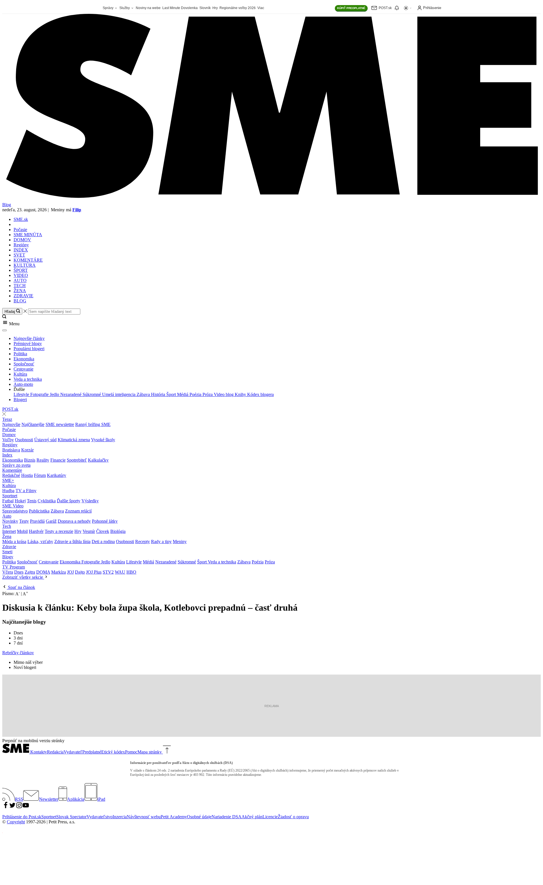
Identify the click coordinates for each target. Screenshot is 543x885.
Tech (6, 526)
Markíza (58, 572)
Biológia (118, 531)
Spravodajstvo (15, 511)
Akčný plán (252, 816)
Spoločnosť (24, 363)
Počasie (20, 229)
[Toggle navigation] (4, 330)
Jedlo (55, 394)
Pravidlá (37, 521)
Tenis (31, 500)
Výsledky (90, 500)
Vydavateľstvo (100, 816)
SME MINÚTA (28, 234)
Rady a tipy (161, 541)
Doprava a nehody (74, 521)
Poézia (195, 394)
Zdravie (9, 546)
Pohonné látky (105, 521)
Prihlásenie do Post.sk (21, 816)
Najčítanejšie (32, 424)
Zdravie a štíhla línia (72, 541)
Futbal (8, 500)
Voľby (8, 439)
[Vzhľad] (408, 8)
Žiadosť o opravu (293, 816)
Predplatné (91, 752)
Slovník (205, 8)
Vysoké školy (103, 439)
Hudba (8, 490)
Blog (6, 204)
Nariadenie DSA (227, 816)
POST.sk (10, 409)
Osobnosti (24, 439)
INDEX (21, 249)
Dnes (18, 572)
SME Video (12, 505)
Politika (20, 353)
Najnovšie (11, 424)
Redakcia (55, 752)
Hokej (20, 500)
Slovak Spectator (71, 816)
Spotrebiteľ (77, 460)
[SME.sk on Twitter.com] (12, 807)
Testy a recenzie (59, 531)
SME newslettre (60, 424)
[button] (271, 323)
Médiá (183, 394)
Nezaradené (71, 394)
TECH (20, 285)
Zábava (144, 394)
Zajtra (30, 572)
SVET (19, 255)
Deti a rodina (103, 541)
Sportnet (9, 495)
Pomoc (131, 752)
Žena (6, 536)
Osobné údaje (199, 816)
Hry (215, 8)
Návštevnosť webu (144, 816)
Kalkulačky (98, 460)
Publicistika (39, 511)
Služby (125, 8)
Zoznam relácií (78, 511)
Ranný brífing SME (93, 424)
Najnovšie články (29, 338)
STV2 (108, 572)
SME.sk (21, 219)
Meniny (180, 541)
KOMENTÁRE (28, 260)
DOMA (43, 572)
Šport (171, 394)
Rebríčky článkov (18, 652)
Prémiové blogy (28, 343)
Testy (24, 521)
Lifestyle (22, 394)
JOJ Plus (94, 572)
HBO (131, 572)
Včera (7, 572)
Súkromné (92, 394)
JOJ (70, 572)
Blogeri (20, 399)
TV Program (13, 567)
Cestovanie (23, 369)
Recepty (142, 541)
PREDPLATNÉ (351, 8)
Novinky (10, 521)
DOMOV (22, 239)
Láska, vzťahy (40, 541)
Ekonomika (24, 358)
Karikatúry (56, 475)
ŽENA (20, 290)
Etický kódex (113, 752)
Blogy (7, 556)
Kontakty (38, 752)
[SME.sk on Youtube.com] (26, 807)
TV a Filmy (26, 490)
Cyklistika (47, 500)
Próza (208, 394)
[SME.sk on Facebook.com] (5, 807)
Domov (9, 434)
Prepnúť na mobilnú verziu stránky (33, 740)
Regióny (21, 244)
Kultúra (20, 374)
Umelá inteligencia (119, 394)
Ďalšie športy (68, 500)
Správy (108, 8)
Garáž (51, 521)
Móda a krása (14, 541)
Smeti (7, 551)
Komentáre (12, 470)
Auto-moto (23, 384)
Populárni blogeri (29, 348)
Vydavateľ (73, 752)
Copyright (16, 821)
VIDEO (21, 275)
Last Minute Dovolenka (180, 8)
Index (7, 455)
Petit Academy (174, 816)
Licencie (270, 816)
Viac (260, 8)
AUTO (20, 280)
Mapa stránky (149, 752)
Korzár (27, 449)
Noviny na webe (148, 8)
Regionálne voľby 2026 (237, 8)
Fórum (40, 475)
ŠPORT (21, 270)
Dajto (80, 572)
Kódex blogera (260, 394)
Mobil (22, 531)
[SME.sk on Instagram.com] (19, 807)
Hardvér (36, 531)
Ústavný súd (45, 439)
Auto (6, 516)
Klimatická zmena (74, 439)
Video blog (224, 394)
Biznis (29, 460)
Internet (9, 531)
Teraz (7, 419)
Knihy (241, 394)
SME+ (8, 480)
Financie (58, 460)
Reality (42, 460)
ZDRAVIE (23, 295)
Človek (102, 531)
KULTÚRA (25, 265)
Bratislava (11, 449)
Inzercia (120, 816)
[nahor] (166, 752)
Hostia (27, 475)
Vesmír (89, 531)
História (158, 394)
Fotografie (40, 394)
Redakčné (11, 475)
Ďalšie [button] (19, 389)
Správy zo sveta (16, 465)
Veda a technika (28, 379)
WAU (120, 572)
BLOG (20, 300)
